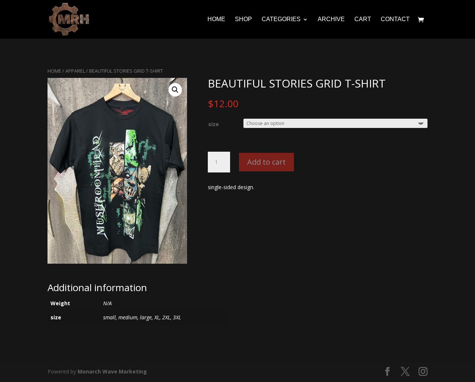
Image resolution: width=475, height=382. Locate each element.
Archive (331, 19)
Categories (281, 19)
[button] (175, 89)
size (213, 124)
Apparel (75, 70)
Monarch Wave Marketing (112, 371)
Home (216, 19)
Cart (362, 19)
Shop (243, 19)
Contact (395, 19)
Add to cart (266, 162)
